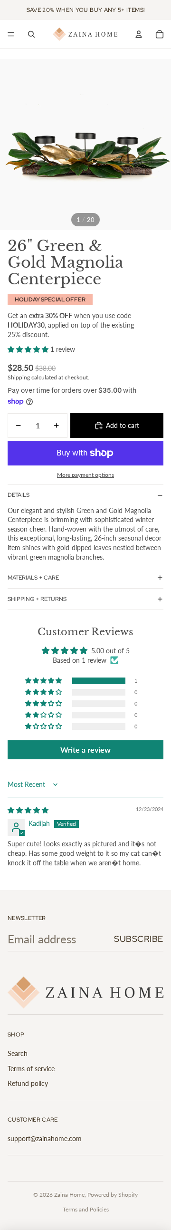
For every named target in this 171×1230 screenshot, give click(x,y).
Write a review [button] (85, 749)
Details (18, 495)
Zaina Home (69, 1194)
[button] (29, 349)
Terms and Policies (86, 1209)
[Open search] (31, 34)
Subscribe (138, 938)
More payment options (85, 474)
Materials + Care (33, 577)
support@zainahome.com (45, 1138)
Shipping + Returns (37, 599)
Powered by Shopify (112, 1194)
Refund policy (28, 1083)
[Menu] (11, 34)
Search (18, 1053)
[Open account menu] (138, 34)
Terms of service (31, 1069)
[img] (28, 810)
